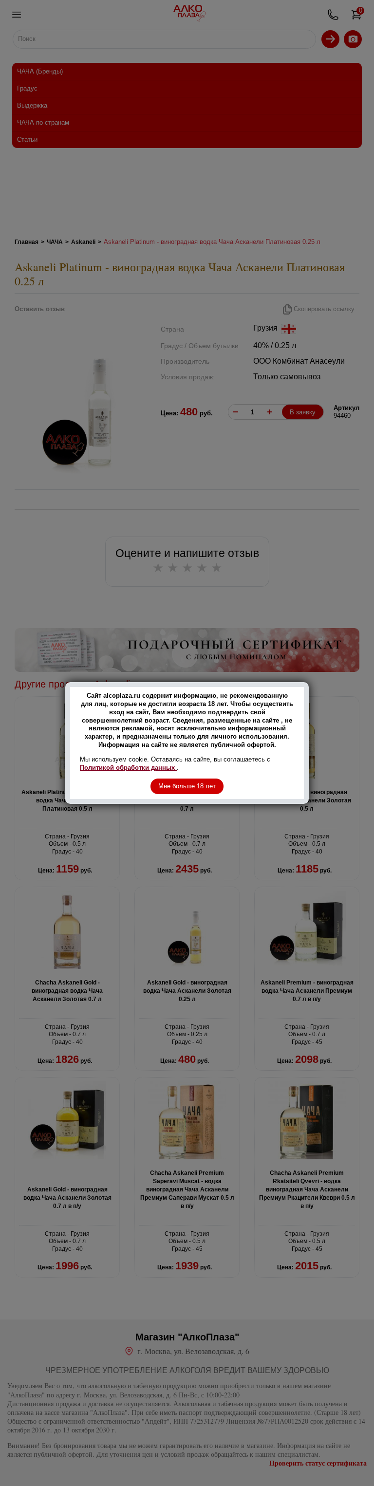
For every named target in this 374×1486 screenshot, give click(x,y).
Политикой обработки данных (128, 767)
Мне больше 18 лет (187, 786)
